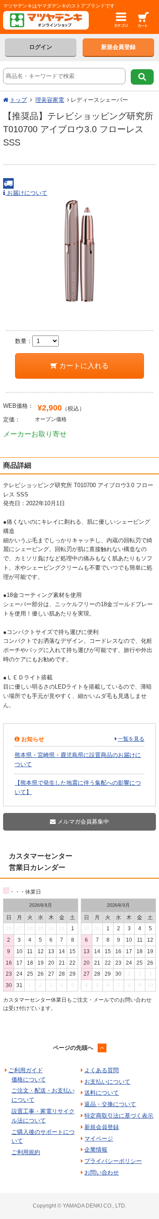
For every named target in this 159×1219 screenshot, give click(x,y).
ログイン (40, 47)
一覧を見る (131, 739)
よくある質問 (101, 1070)
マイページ (98, 1138)
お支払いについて (107, 1081)
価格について (28, 1079)
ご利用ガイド (25, 1070)
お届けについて (26, 193)
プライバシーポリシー (113, 1161)
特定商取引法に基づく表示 (118, 1115)
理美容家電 (49, 100)
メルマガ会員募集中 (82, 821)
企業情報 (95, 1149)
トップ (18, 100)
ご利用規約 (25, 1152)
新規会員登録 (118, 47)
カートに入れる (83, 365)
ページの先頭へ (73, 1047)
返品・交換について (110, 1104)
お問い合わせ (101, 1172)
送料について (101, 1092)
